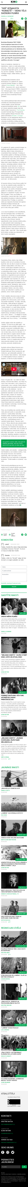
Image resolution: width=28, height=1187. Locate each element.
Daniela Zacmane (7, 16)
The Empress (20, 110)
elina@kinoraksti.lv (7, 1133)
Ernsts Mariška (10, 85)
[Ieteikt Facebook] (22, 18)
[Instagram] (7, 1152)
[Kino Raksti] (14, 2)
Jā (24, 1167)
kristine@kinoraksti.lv (8, 1124)
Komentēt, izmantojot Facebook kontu (11, 583)
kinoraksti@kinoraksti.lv (8, 1142)
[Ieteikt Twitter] (26, 18)
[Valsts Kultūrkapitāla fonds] (14, 1103)
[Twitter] (12, 1152)
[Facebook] (2, 1152)
